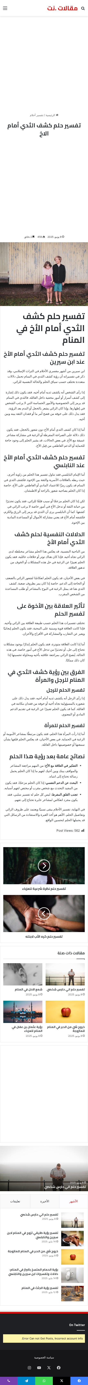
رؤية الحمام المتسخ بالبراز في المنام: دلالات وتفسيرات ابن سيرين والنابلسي (33, 1272)
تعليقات (15, 1201)
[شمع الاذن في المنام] (22, 974)
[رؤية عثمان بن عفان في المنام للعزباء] (22, 1012)
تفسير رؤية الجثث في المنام (39, 1288)
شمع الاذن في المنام (28, 989)
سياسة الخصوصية (44, 1357)
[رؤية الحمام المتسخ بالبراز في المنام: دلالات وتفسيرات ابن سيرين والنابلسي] (72, 1275)
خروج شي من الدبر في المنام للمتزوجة (66, 1028)
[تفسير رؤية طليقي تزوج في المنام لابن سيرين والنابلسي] (72, 1238)
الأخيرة (44, 1201)
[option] (44, 1168)
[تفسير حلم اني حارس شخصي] (65, 974)
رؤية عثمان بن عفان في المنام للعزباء (27, 1028)
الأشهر (73, 1201)
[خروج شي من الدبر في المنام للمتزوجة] (65, 1012)
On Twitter (77, 1325)
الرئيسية (51, 115)
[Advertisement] (44, 64)
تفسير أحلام (36, 115)
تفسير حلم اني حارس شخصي (66, 989)
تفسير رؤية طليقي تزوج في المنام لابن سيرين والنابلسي (32, 1235)
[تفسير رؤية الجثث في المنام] (72, 1293)
